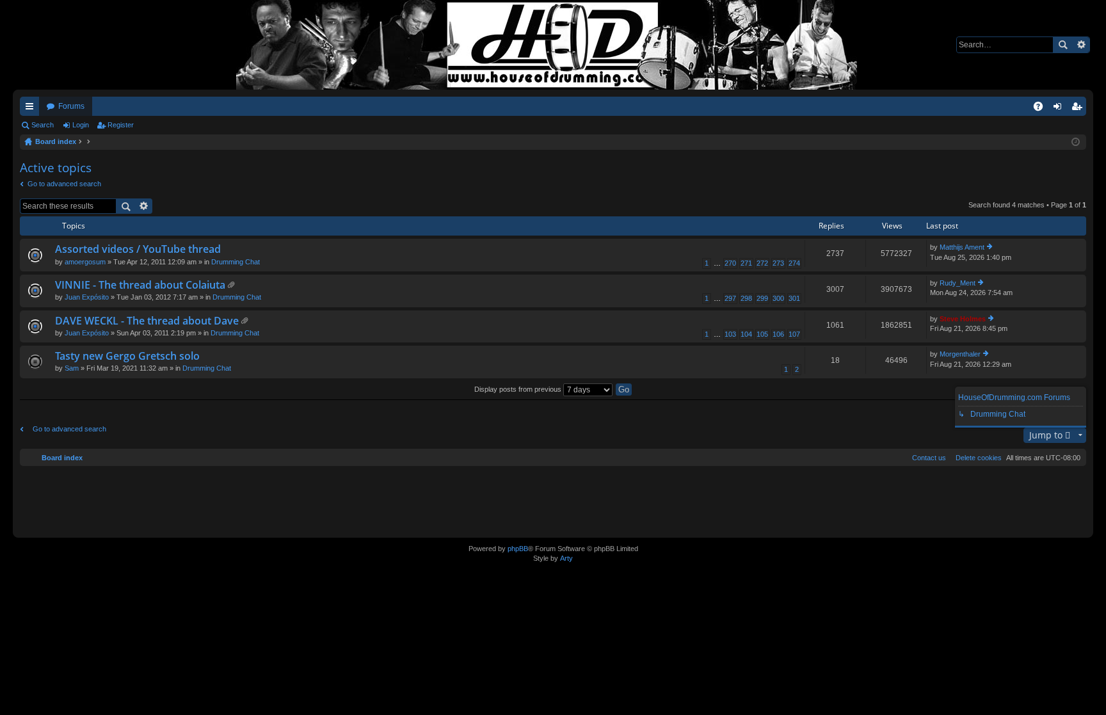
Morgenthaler (960, 354)
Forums (71, 106)
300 (778, 298)
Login (80, 125)
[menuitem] (976, 458)
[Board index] (553, 45)
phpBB (518, 548)
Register (121, 125)
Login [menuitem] (1060, 109)
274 (794, 263)
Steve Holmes (963, 319)
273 (778, 263)
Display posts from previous (518, 389)
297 (730, 298)
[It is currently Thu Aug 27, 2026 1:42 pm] (1075, 142)
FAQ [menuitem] (1042, 109)
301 (794, 298)
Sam (72, 368)
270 (730, 263)
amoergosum (85, 262)
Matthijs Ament (962, 247)
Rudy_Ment (957, 283)
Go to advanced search (64, 184)
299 (762, 298)
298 (746, 298)
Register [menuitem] (1079, 109)
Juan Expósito (87, 297)
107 (794, 334)
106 (778, 334)
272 (762, 263)
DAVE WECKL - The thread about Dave (147, 321)
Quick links (32, 109)
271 (746, 263)
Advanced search (1080, 44)
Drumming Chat (235, 262)
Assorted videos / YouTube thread (138, 249)
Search (1062, 44)
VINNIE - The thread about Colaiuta (140, 285)
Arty (566, 558)
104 (746, 334)
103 (730, 334)
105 (762, 334)
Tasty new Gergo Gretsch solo (127, 356)
